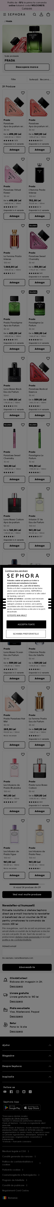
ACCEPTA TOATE (26, 624)
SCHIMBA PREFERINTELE (26, 634)
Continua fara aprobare (16, 571)
